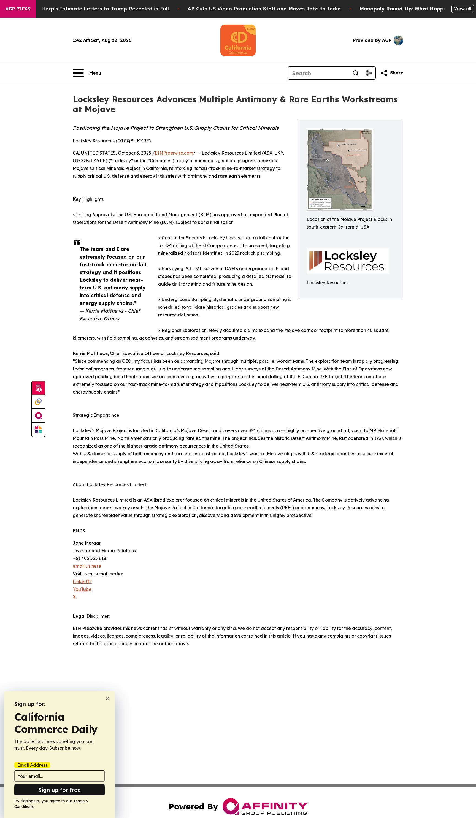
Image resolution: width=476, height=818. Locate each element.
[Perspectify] (38, 402)
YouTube (82, 589)
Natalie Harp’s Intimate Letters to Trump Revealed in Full (95, 9)
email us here (87, 566)
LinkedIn (82, 581)
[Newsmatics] (38, 430)
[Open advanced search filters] (368, 73)
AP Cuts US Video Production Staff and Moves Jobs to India (264, 9)
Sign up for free (59, 789)
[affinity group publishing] (38, 416)
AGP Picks (18, 9)
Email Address (32, 765)
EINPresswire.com (174, 153)
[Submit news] (38, 388)
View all (462, 8)
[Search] (355, 73)
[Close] (107, 698)
